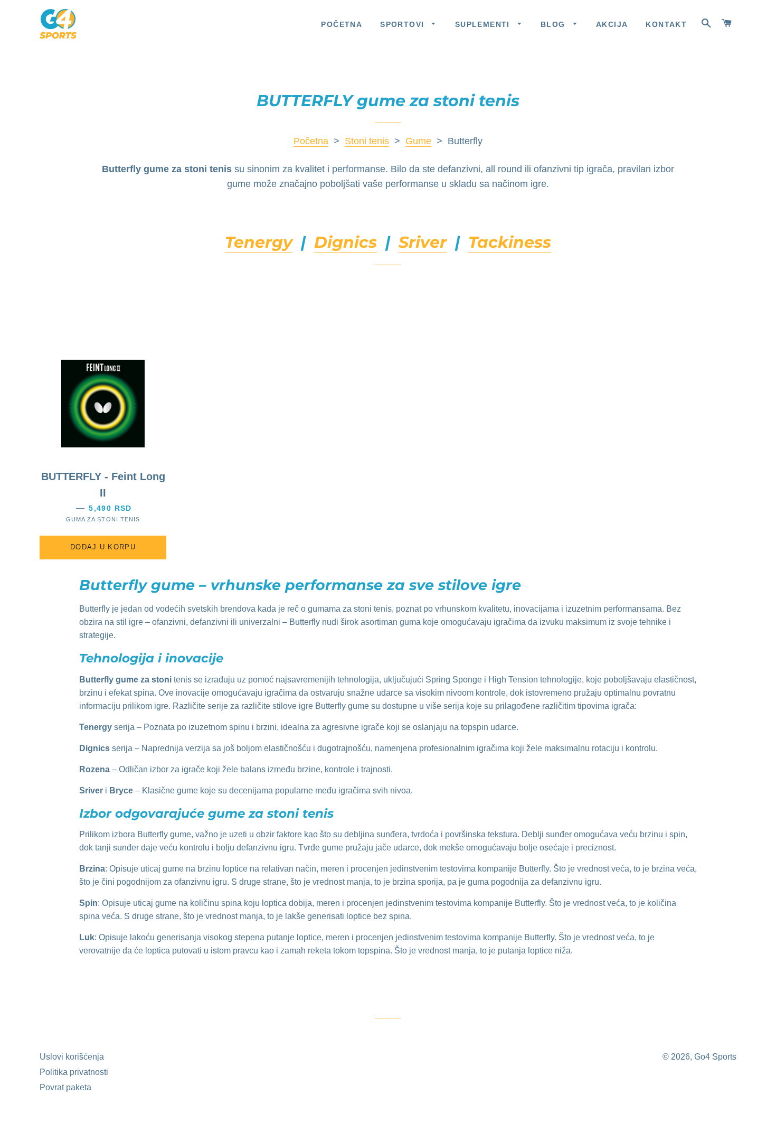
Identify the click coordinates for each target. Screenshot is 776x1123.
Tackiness (509, 242)
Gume (418, 141)
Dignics (345, 242)
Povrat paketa (65, 1087)
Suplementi (484, 24)
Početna (341, 24)
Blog (554, 24)
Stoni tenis (367, 141)
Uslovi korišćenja (72, 1056)
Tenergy (258, 242)
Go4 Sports (715, 1056)
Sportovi (403, 24)
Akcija (612, 24)
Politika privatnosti (74, 1072)
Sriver (423, 242)
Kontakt (666, 24)
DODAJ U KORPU (103, 547)
